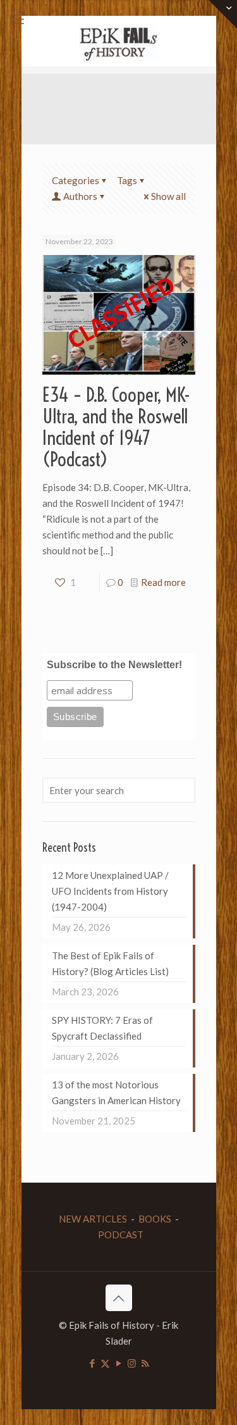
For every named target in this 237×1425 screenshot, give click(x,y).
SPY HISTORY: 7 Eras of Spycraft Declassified (102, 1028)
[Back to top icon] (119, 1298)
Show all (168, 196)
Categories (75, 180)
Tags (127, 180)
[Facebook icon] (92, 1363)
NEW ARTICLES (93, 1218)
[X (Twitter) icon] (105, 1363)
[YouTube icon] (118, 1363)
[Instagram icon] (132, 1363)
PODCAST (120, 1234)
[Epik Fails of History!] (119, 41)
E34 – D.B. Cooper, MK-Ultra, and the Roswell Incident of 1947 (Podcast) (116, 427)
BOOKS (154, 1218)
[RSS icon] (145, 1363)
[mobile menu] (17, 19)
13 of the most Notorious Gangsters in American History (116, 1092)
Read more (163, 582)
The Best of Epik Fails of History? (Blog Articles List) (110, 963)
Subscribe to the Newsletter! (114, 664)
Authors (80, 196)
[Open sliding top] (223, 14)
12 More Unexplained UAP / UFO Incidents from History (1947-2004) (110, 890)
